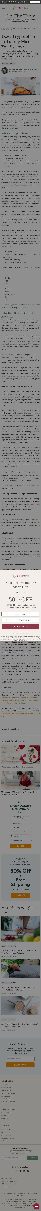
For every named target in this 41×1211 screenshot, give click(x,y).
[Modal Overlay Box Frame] (20, 2)
